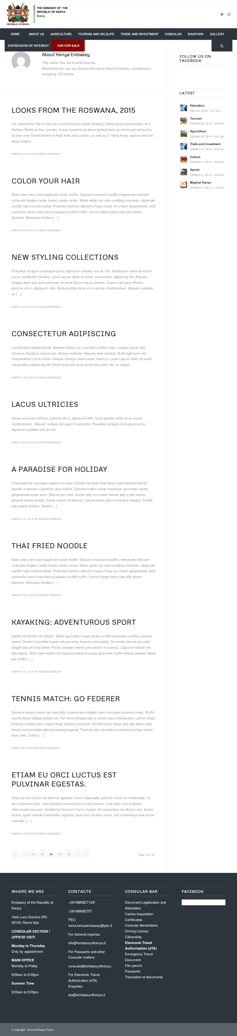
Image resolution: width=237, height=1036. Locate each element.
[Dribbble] (228, 14)
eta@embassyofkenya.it (86, 994)
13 (42, 854)
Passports (132, 971)
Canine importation (139, 913)
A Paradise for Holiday (59, 469)
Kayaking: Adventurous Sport (74, 622)
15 (59, 854)
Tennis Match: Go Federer (66, 698)
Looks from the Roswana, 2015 (74, 110)
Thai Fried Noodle (50, 545)
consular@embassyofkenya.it (90, 965)
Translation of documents (144, 976)
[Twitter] (221, 14)
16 (68, 854)
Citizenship (133, 936)
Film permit (133, 965)
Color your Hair (46, 180)
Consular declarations (141, 925)
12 (33, 854)
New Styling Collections (65, 257)
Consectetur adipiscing (64, 333)
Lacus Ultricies (45, 404)
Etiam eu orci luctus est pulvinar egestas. (64, 779)
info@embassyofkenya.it (87, 942)
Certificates (133, 919)
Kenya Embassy (49, 154)
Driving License (136, 930)
